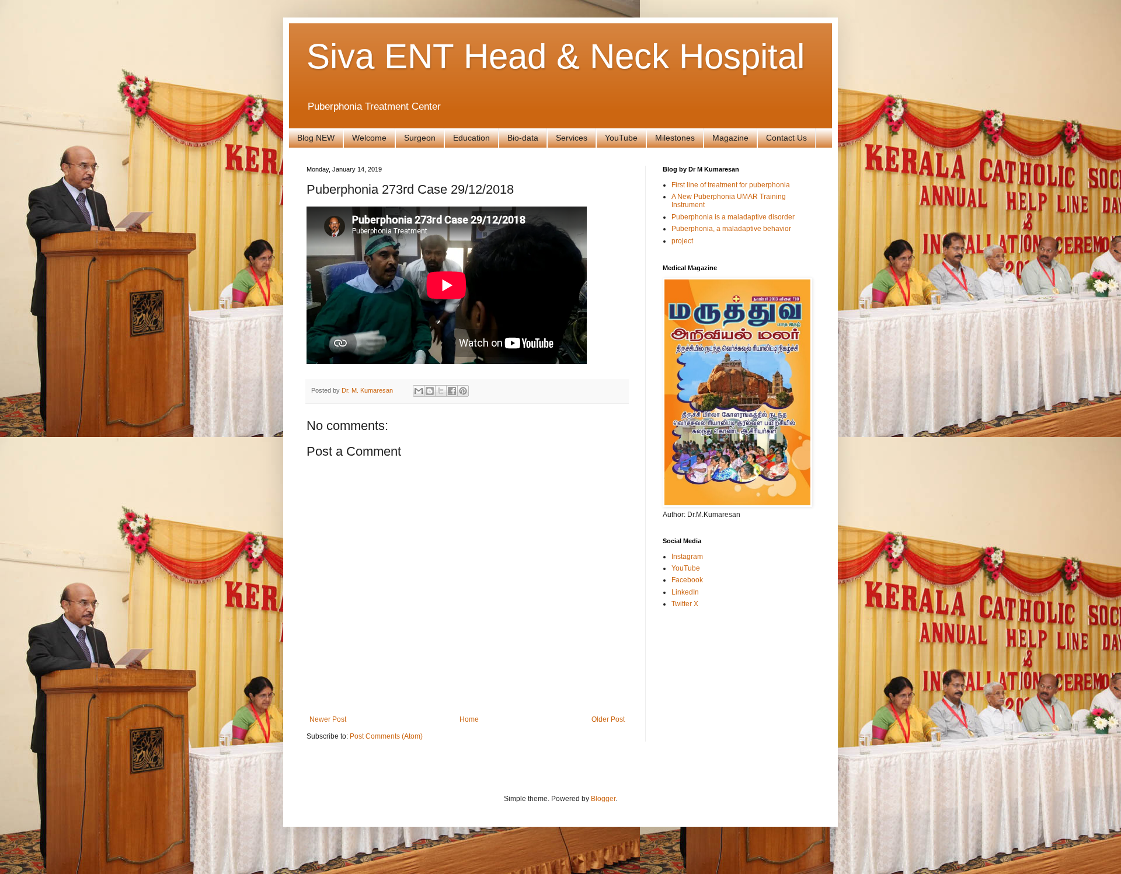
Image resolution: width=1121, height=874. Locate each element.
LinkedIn (685, 592)
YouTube (621, 137)
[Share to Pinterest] (463, 391)
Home (469, 719)
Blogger (603, 799)
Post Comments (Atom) (386, 736)
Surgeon (420, 137)
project (682, 241)
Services (571, 137)
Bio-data (522, 137)
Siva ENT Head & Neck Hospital (556, 56)
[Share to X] (441, 391)
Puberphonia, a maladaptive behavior (731, 229)
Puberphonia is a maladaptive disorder (733, 217)
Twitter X (684, 604)
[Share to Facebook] (452, 391)
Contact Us (786, 137)
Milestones (675, 137)
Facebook (687, 580)
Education (471, 137)
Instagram (687, 557)
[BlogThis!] (430, 391)
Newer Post (327, 719)
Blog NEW (316, 137)
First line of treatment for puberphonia (730, 185)
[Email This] (418, 391)
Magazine (730, 137)
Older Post (608, 719)
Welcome (369, 137)
